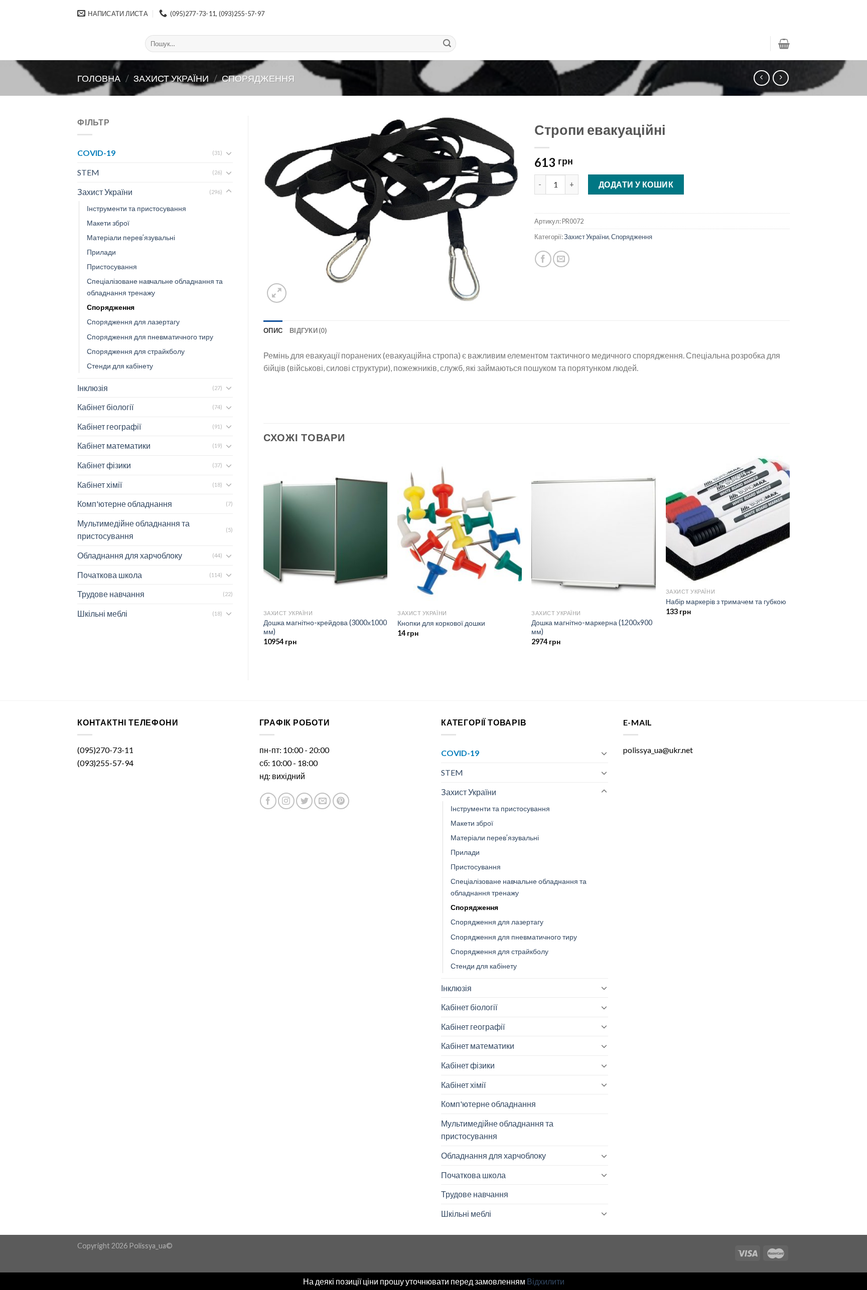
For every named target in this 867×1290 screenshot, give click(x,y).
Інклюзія (92, 388)
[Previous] (263, 559)
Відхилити (545, 1281)
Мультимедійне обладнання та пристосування (133, 529)
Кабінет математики (114, 445)
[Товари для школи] (103, 43)
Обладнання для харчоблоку (129, 555)
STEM (88, 172)
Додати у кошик (636, 184)
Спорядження (258, 78)
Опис (272, 330)
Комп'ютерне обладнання (124, 503)
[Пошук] (447, 43)
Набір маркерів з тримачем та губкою (726, 601)
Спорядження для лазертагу (133, 321)
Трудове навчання (110, 594)
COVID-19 (96, 152)
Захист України (171, 78)
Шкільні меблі (102, 613)
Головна (98, 78)
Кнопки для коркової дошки (441, 623)
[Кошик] (784, 44)
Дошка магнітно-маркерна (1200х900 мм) (591, 627)
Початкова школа (109, 575)
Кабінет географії (109, 426)
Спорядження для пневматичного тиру (150, 336)
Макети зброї (108, 223)
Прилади (101, 252)
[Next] (789, 559)
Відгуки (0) (308, 330)
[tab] (272, 330)
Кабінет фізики (104, 465)
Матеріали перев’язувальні (131, 237)
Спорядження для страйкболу (136, 351)
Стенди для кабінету (120, 365)
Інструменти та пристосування (136, 208)
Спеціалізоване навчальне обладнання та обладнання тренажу (155, 287)
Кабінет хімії (99, 484)
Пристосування (112, 266)
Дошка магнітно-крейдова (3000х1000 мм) (325, 627)
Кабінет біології (105, 407)
